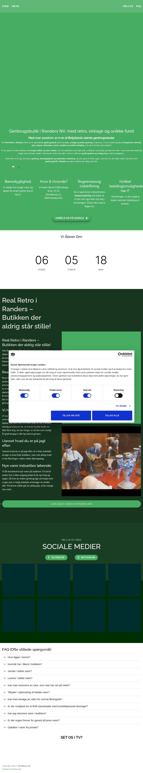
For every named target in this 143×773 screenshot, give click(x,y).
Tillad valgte (71, 415)
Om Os (15, 6)
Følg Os (128, 6)
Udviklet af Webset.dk (11, 769)
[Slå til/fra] (5, 657)
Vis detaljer (121, 406)
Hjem (5, 6)
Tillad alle (112, 415)
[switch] (56, 395)
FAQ (138, 6)
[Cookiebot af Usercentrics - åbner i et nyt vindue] (120, 354)
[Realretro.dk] (72, 6)
